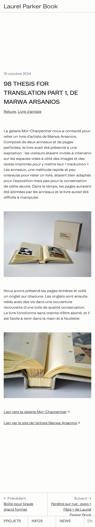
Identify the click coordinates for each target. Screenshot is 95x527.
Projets (12, 521)
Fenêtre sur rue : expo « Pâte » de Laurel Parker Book (71, 509)
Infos (37, 521)
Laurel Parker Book (31, 6)
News (65, 521)
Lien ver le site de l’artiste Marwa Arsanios (40, 423)
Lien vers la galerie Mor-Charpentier (35, 412)
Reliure (10, 111)
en (89, 521)
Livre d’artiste (29, 111)
